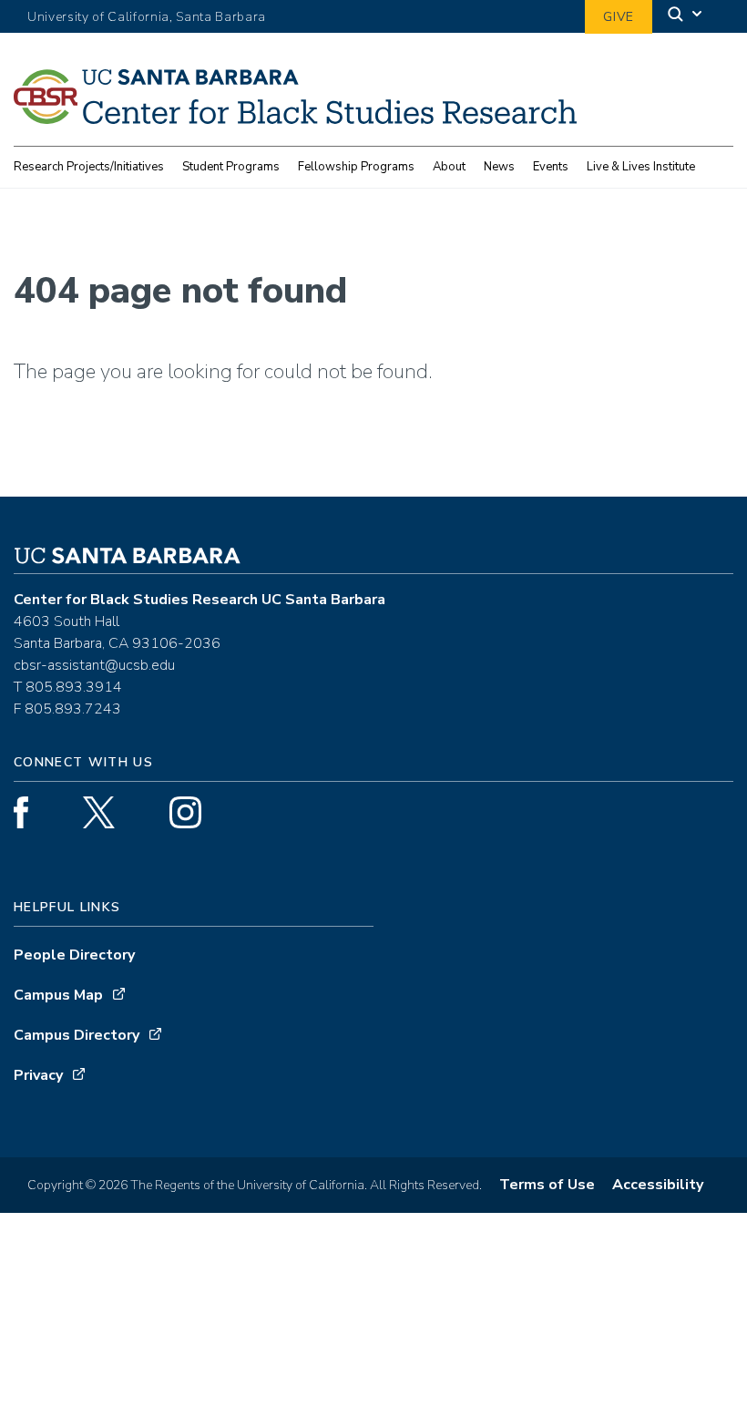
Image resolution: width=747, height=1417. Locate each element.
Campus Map (58, 995)
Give (618, 17)
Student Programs (231, 167)
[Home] (295, 118)
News (499, 167)
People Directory (74, 955)
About (449, 167)
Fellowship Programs (356, 167)
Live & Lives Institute (641, 167)
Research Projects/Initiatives (89, 167)
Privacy (38, 1075)
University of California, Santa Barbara (146, 17)
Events (550, 167)
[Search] (686, 17)
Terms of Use (547, 1185)
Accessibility (657, 1185)
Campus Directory (76, 1035)
